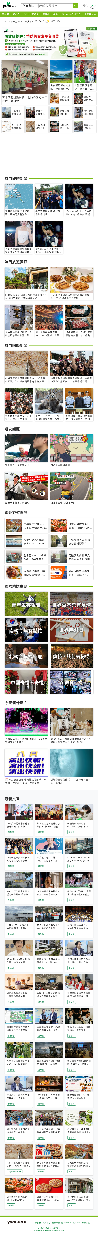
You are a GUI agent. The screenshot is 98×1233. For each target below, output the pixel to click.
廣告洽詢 (86, 1222)
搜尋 (55, 14)
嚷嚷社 (46, 14)
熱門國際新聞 (16, 345)
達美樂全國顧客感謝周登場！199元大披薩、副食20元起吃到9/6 (48, 1166)
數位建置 (77, 1222)
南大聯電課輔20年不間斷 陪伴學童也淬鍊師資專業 (79, 1064)
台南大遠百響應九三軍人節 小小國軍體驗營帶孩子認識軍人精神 (18, 1064)
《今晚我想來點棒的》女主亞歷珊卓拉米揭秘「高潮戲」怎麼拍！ (48, 894)
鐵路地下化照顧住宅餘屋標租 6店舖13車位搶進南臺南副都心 (48, 962)
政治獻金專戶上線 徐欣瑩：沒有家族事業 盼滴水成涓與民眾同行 (48, 860)
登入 (85, 5)
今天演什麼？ (16, 702)
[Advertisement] (49, 155)
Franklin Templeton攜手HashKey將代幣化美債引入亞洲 (79, 860)
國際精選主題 (16, 586)
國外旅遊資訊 (16, 512)
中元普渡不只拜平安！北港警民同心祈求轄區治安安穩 (18, 860)
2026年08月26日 (14, 21)
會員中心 (46, 1222)
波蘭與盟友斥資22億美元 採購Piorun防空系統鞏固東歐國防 (48, 1064)
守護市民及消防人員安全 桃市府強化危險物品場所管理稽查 (78, 962)
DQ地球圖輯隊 (31, 14)
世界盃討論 (90, 14)
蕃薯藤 (9, 5)
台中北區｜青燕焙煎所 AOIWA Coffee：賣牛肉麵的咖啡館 (79, 1199)
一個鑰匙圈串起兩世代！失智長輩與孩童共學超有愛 (78, 826)
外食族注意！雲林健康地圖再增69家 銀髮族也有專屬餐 (48, 826)
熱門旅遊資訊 (16, 261)
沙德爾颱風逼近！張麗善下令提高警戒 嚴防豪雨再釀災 (78, 996)
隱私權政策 (66, 1222)
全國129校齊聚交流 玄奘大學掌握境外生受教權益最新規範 (48, 996)
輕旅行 (16, 14)
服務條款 (56, 1222)
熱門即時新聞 (16, 178)
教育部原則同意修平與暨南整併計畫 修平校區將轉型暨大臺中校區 (18, 894)
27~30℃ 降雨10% (47, 21)
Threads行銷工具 (71, 14)
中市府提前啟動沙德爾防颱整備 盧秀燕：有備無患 (18, 826)
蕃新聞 (5, 14)
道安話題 (12, 429)
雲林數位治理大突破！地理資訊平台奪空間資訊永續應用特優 (18, 1030)
